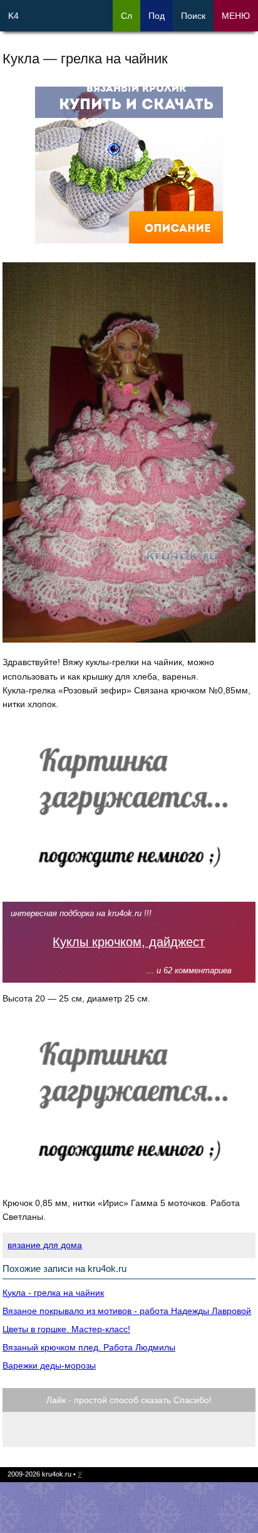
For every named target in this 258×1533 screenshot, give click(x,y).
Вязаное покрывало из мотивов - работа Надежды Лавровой (127, 1311)
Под (156, 16)
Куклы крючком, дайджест (129, 942)
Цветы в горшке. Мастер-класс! (66, 1329)
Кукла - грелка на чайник (53, 1293)
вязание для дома (45, 1245)
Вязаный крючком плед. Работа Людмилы (89, 1347)
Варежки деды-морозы (49, 1365)
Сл (126, 16)
